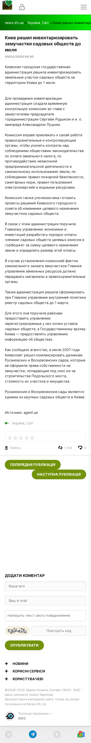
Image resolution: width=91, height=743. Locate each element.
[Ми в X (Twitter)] (8, 734)
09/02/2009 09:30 (19, 56)
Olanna (15, 448)
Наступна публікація (59, 474)
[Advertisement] (45, 524)
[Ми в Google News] (81, 734)
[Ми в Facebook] (57, 734)
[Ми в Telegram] (32, 734)
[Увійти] (22, 7)
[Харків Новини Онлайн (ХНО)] (7, 7)
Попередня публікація (32, 465)
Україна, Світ (38, 23)
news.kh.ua (14, 23)
